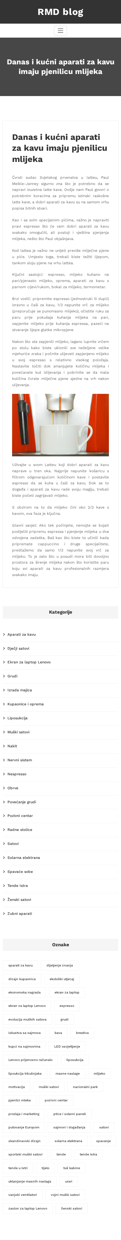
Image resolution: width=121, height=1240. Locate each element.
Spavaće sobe (20, 871)
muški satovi (49, 1087)
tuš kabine (71, 1168)
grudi (64, 1019)
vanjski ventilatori (22, 1195)
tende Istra (88, 1154)
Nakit (12, 746)
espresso (67, 1006)
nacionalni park (85, 1087)
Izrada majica (19, 690)
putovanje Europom (23, 1127)
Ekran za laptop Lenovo (29, 662)
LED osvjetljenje (67, 1046)
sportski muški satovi (25, 1154)
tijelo (45, 1168)
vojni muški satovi (65, 1195)
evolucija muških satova (27, 1019)
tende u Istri (18, 1168)
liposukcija (74, 1060)
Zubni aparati (19, 913)
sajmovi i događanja (69, 1127)
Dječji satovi (18, 648)
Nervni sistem (19, 760)
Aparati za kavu (21, 634)
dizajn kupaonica (22, 979)
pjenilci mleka (19, 1100)
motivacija (16, 1087)
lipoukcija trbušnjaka (25, 1074)
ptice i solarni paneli (69, 1114)
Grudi (12, 676)
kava (58, 1033)
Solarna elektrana (23, 857)
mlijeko (99, 1074)
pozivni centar (56, 1100)
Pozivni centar (20, 816)
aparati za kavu (20, 965)
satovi (104, 1127)
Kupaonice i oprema (25, 704)
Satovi (13, 843)
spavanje (103, 1141)
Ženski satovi (19, 899)
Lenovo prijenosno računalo (30, 1060)
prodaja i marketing (23, 1114)
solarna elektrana (68, 1141)
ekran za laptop (67, 992)
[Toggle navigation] (60, 30)
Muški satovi (18, 732)
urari (68, 1181)
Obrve (12, 788)
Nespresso (16, 774)
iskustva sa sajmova (24, 1033)
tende (61, 1154)
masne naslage (68, 1074)
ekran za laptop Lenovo (27, 1006)
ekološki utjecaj (62, 979)
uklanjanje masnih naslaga (29, 1181)
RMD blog (60, 11)
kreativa (82, 1033)
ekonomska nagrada (24, 992)
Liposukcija (17, 718)
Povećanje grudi (21, 802)
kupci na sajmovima (24, 1046)
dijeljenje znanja (60, 965)
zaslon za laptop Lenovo (27, 1208)
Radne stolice (19, 829)
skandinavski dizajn (24, 1141)
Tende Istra (17, 885)
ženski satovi (71, 1208)
